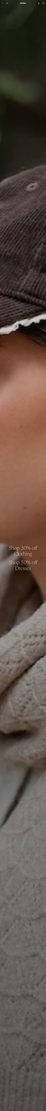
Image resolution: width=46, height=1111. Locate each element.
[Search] (7, 3)
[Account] (38, 3)
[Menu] (2, 3)
